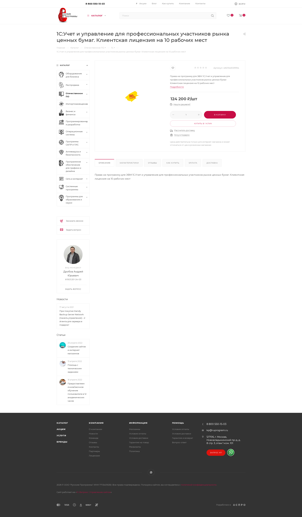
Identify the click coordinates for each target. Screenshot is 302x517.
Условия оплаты (137, 433)
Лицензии (94, 455)
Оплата (193, 163)
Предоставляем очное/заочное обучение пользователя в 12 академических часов (77, 392)
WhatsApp (151, 472)
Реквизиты (135, 447)
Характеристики (129, 163)
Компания (96, 423)
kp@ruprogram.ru (217, 430)
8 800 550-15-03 (95, 3)
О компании (95, 429)
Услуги (61, 435)
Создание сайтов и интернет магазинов (77, 350)
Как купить (172, 163)
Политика (134, 451)
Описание (104, 163)
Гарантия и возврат (182, 438)
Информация (138, 423)
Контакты (94, 447)
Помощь (178, 423)
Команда (93, 438)
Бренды (62, 442)
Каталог (62, 423)
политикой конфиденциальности (198, 484)
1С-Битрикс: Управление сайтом (93, 492)
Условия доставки (138, 438)
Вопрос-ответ (179, 442)
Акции (61, 429)
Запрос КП (216, 453)
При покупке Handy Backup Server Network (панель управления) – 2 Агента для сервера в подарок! (72, 318)
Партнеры (94, 451)
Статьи (61, 334)
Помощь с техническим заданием (75, 368)
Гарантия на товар (139, 442)
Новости (62, 299)
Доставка (212, 163)
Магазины (134, 429)
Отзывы (152, 163)
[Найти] (212, 15)
